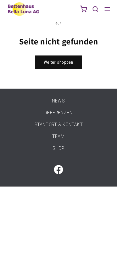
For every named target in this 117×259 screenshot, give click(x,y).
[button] (95, 9)
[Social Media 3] (58, 169)
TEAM (58, 136)
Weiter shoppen (58, 62)
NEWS (58, 101)
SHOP (58, 148)
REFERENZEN (59, 112)
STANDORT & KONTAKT (58, 124)
